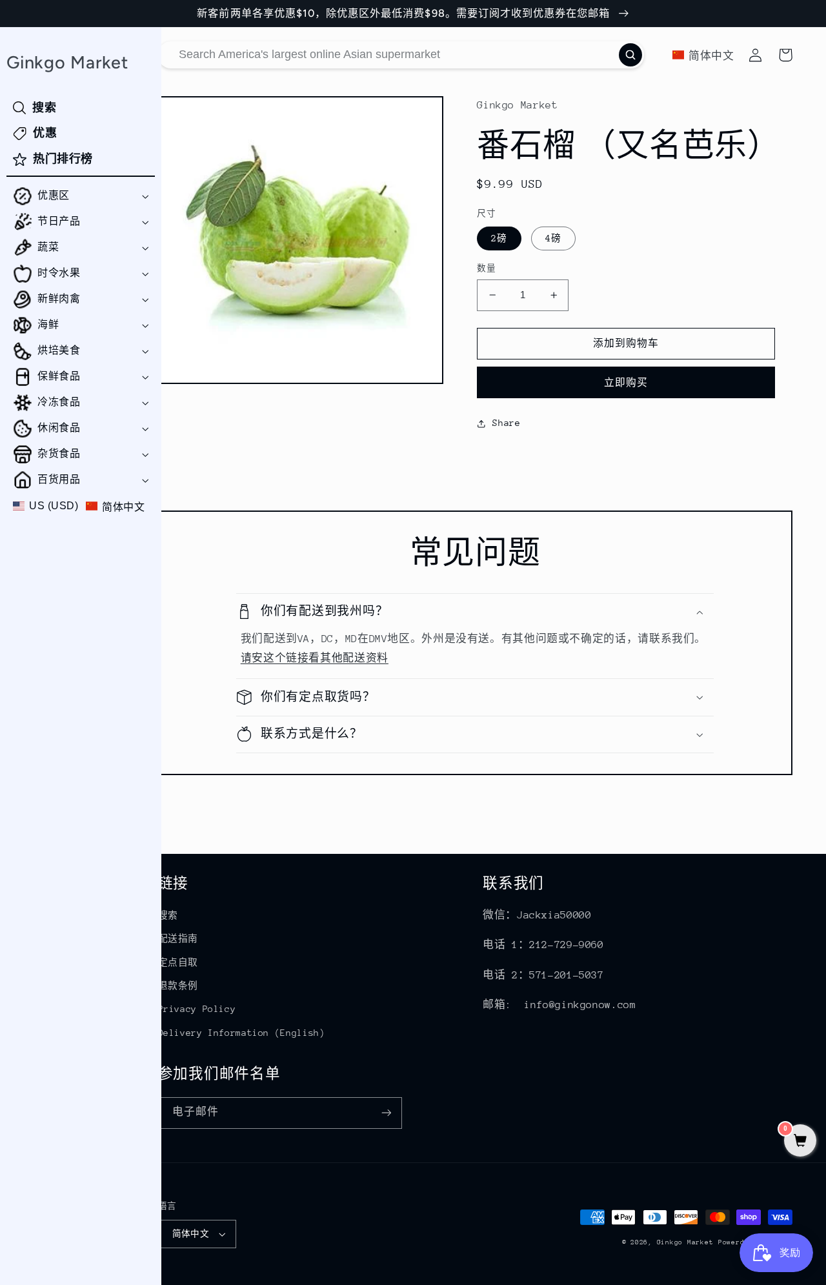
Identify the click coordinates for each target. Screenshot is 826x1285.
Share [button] (506, 423)
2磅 (499, 238)
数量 (486, 268)
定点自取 (178, 962)
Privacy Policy (197, 1009)
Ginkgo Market (685, 1242)
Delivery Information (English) (241, 1032)
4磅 (553, 238)
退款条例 (178, 985)
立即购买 (626, 382)
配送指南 (178, 938)
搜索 (168, 915)
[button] (80, 196)
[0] (800, 1142)
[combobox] (401, 55)
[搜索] (630, 54)
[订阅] (386, 1113)
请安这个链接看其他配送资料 (314, 658)
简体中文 (191, 1234)
